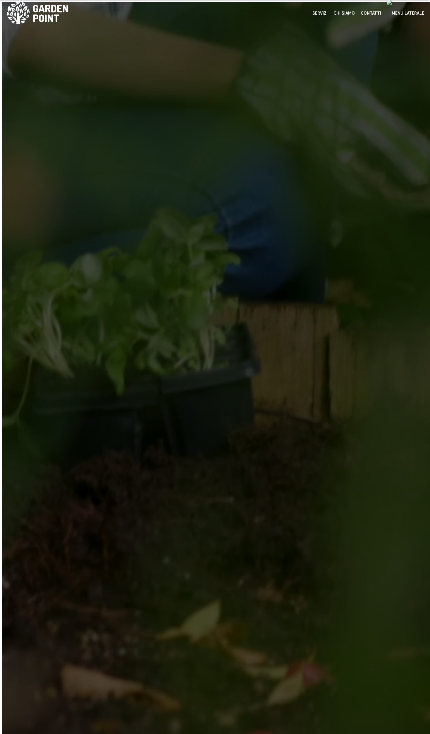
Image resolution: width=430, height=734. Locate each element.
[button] (405, 13)
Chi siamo (344, 13)
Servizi (320, 13)
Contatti (371, 13)
